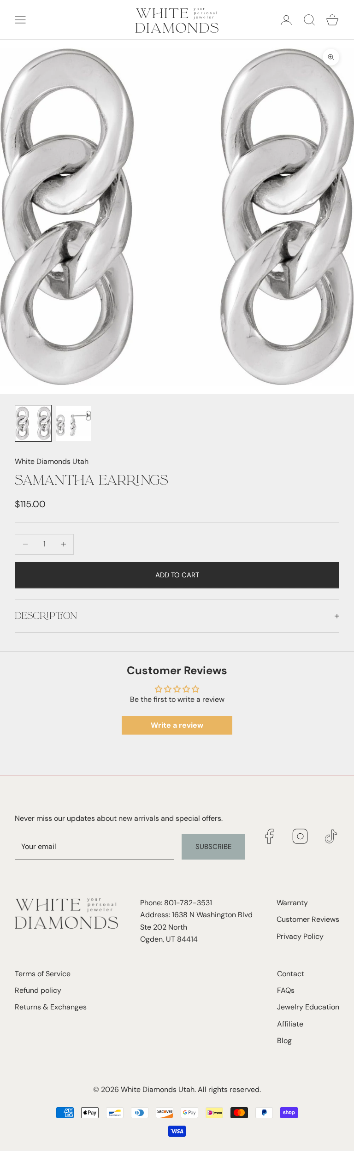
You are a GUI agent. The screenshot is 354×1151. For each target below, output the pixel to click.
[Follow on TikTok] (331, 836)
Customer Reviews (308, 919)
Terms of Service (43, 974)
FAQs (286, 990)
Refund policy (38, 990)
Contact (290, 974)
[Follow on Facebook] (269, 836)
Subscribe (213, 846)
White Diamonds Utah (51, 461)
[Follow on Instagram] (300, 836)
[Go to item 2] (73, 423)
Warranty (292, 903)
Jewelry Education (308, 1007)
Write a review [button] (177, 725)
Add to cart (177, 575)
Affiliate (290, 1024)
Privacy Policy (300, 936)
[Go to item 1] (33, 423)
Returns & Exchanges (51, 1007)
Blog (284, 1040)
